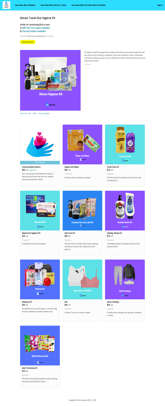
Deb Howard (31, 36)
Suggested (32, 170)
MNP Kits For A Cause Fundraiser (36, 27)
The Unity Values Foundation (34, 31)
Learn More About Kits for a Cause (53, 5)
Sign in (160, 5)
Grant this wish (27, 42)
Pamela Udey (40, 36)
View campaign (44, 113)
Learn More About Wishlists (25, 5)
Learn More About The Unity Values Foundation (88, 5)
